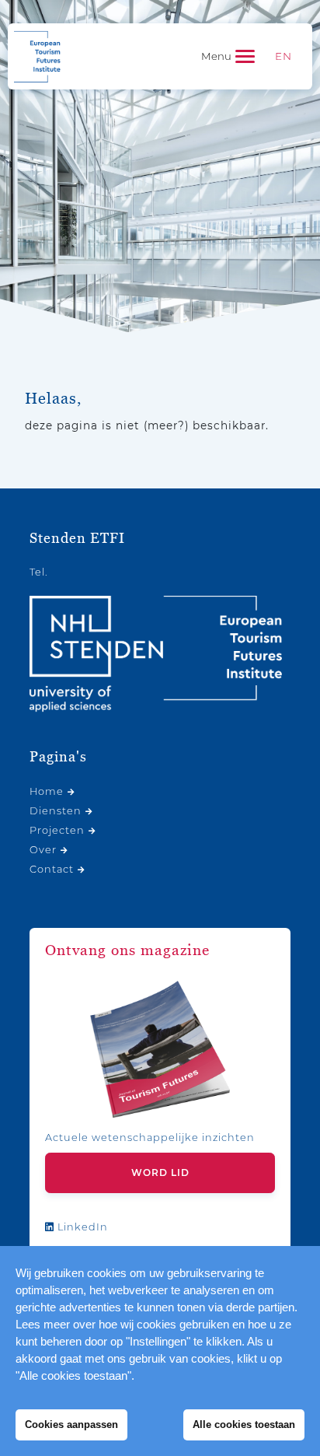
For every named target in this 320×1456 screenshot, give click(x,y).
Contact (52, 869)
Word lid (160, 1172)
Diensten (56, 811)
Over (43, 850)
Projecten (57, 830)
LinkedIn (81, 1227)
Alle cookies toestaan (244, 1424)
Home (47, 791)
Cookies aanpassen (71, 1424)
